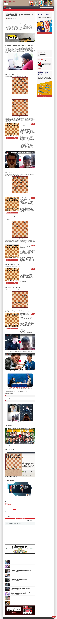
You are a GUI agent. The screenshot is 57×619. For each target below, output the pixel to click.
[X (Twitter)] (38, 54)
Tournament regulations (8, 504)
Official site (6, 503)
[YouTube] (41, 54)
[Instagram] (45, 54)
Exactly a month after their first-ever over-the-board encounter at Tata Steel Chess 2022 (20, 387)
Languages (9, 9)
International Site (40, 68)
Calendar (19, 9)
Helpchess (30, 9)
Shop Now (44, 33)
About (35, 9)
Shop (15, 9)
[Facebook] (43, 54)
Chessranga (25, 9)
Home (5, 9)
